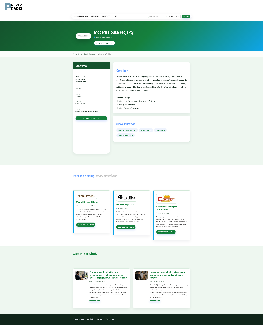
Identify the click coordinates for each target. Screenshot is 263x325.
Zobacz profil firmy (86, 224)
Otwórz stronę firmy (104, 43)
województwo (173, 16)
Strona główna (81, 16)
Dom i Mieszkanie (89, 54)
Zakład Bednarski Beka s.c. (88, 202)
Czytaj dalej (94, 300)
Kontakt (106, 16)
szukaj (186, 16)
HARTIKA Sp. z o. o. (125, 204)
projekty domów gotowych (127, 130)
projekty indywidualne (125, 135)
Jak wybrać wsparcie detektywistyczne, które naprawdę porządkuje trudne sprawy (168, 275)
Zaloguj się (110, 319)
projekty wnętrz (146, 130)
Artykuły (95, 16)
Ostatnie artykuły (85, 253)
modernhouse (160, 130)
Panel (115, 16)
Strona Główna (77, 54)
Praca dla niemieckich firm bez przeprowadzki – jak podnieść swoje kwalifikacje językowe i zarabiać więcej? (108, 275)
